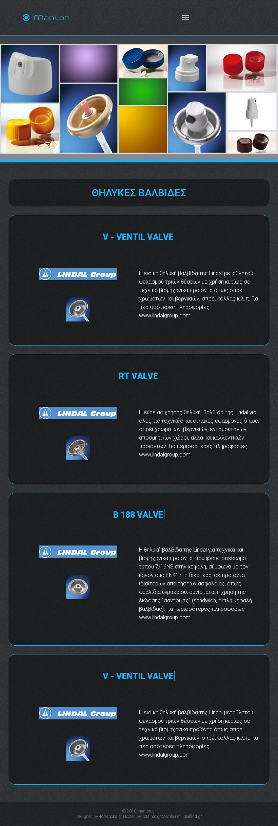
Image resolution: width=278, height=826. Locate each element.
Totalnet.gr (151, 816)
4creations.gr (110, 816)
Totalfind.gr (192, 816)
